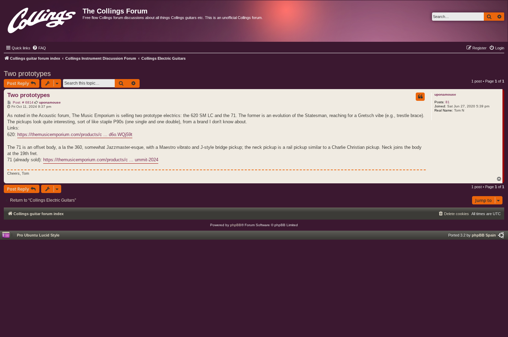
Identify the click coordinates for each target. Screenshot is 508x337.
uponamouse (445, 94)
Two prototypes (27, 73)
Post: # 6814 (23, 102)
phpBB (235, 225)
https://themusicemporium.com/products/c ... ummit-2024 (100, 159)
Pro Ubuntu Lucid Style (38, 235)
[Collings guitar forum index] (42, 19)
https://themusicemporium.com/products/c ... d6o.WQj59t (74, 134)
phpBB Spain (484, 235)
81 (447, 102)
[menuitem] (39, 48)
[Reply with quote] (420, 97)
